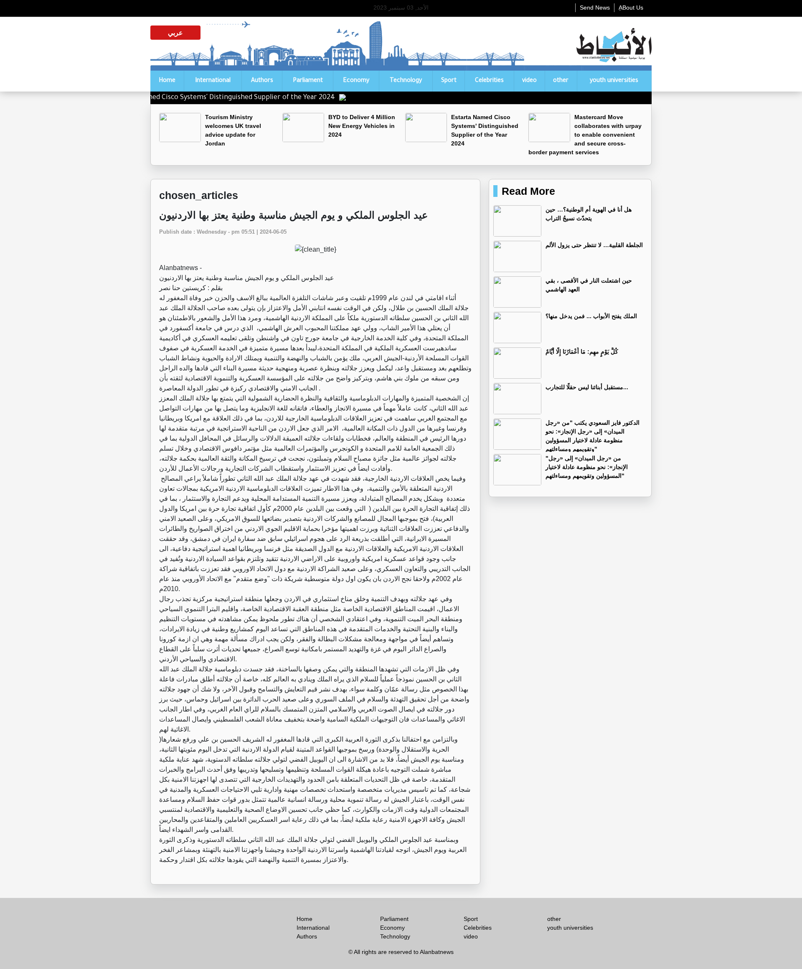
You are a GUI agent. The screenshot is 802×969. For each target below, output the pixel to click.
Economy (356, 81)
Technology (406, 81)
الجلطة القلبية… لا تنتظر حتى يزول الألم (594, 245)
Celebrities (489, 81)
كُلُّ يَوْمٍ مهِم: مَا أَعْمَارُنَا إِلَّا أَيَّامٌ (582, 351)
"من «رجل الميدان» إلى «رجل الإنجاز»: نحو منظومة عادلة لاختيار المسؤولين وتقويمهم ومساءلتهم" (587, 467)
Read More (528, 191)
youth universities (614, 81)
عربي (175, 32)
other (561, 81)
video (529, 81)
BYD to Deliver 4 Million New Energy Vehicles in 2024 (361, 126)
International (213, 81)
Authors (262, 81)
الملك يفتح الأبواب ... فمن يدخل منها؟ (591, 316)
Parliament (308, 81)
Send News (595, 7)
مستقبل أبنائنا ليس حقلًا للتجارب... (587, 387)
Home (167, 81)
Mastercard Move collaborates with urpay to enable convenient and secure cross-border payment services (585, 135)
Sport (449, 81)
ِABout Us (631, 7)
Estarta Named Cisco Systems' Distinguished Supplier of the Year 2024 (248, 98)
